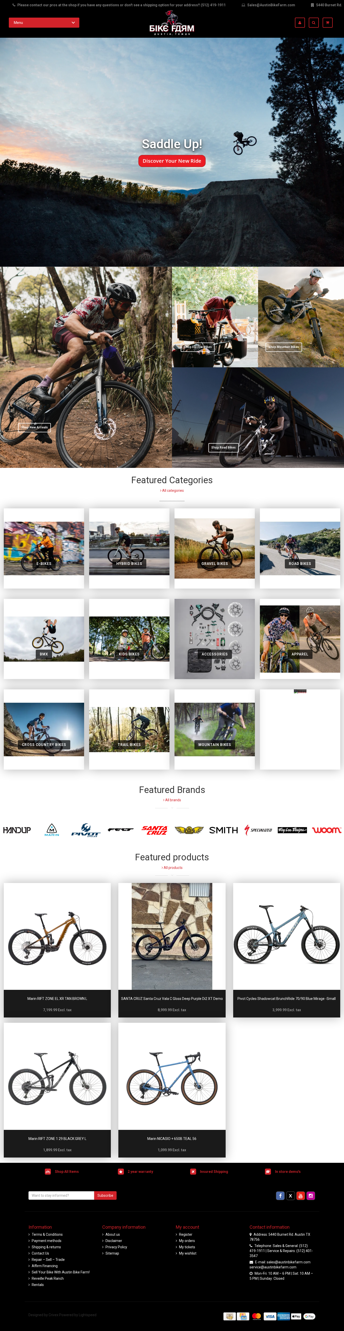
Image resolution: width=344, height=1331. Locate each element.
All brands (172, 800)
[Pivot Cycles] (86, 830)
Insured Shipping (214, 1171)
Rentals (38, 1285)
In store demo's (288, 1171)
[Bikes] (300, 729)
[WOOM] (326, 830)
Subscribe (105, 1195)
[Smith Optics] (223, 830)
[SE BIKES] (189, 830)
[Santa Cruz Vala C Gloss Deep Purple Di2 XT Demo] (171, 936)
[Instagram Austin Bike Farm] (311, 1196)
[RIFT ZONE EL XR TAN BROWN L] (57, 936)
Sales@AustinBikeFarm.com (271, 5)
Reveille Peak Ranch (48, 1278)
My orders (187, 1241)
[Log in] (302, 23)
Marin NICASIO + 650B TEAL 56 (171, 1139)
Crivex (53, 1315)
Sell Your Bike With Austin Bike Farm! (61, 1272)
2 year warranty (140, 1171)
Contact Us (40, 1253)
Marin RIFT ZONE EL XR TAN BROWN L (57, 999)
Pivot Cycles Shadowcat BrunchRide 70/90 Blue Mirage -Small (286, 999)
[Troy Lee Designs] (292, 830)
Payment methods (46, 1241)
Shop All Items (67, 1171)
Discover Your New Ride (172, 160)
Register (185, 1234)
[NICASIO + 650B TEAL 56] (171, 1076)
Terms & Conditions (47, 1234)
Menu (18, 22)
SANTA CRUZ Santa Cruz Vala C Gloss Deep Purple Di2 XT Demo (172, 999)
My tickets (187, 1247)
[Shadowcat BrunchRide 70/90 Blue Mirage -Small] (286, 936)
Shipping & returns (46, 1247)
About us (113, 1234)
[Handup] (17, 830)
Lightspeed (87, 1315)
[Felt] (120, 830)
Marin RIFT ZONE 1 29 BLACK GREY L (57, 1139)
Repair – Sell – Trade (48, 1260)
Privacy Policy (116, 1247)
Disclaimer (114, 1241)
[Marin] (51, 830)
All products (173, 868)
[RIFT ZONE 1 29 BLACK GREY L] (57, 1076)
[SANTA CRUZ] (154, 830)
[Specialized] (258, 830)
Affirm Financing (45, 1266)
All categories (172, 491)
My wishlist (187, 1253)
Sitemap (112, 1253)
